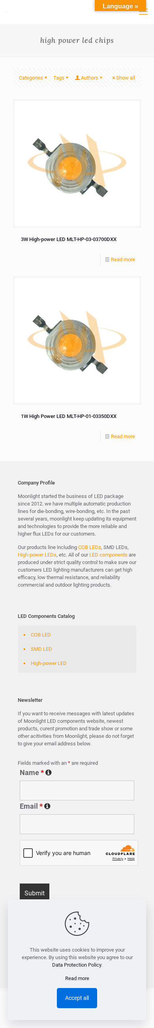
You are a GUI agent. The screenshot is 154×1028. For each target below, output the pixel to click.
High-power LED (49, 663)
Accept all (77, 998)
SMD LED (41, 649)
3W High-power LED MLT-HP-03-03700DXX (68, 239)
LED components (108, 555)
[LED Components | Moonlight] (7, 12)
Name (77, 773)
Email (77, 806)
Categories (31, 78)
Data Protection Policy (76, 965)
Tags (58, 78)
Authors (89, 78)
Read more (123, 259)
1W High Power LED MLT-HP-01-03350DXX (68, 416)
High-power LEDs (37, 555)
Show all (125, 78)
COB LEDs (89, 547)
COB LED (41, 635)
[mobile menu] (143, 12)
